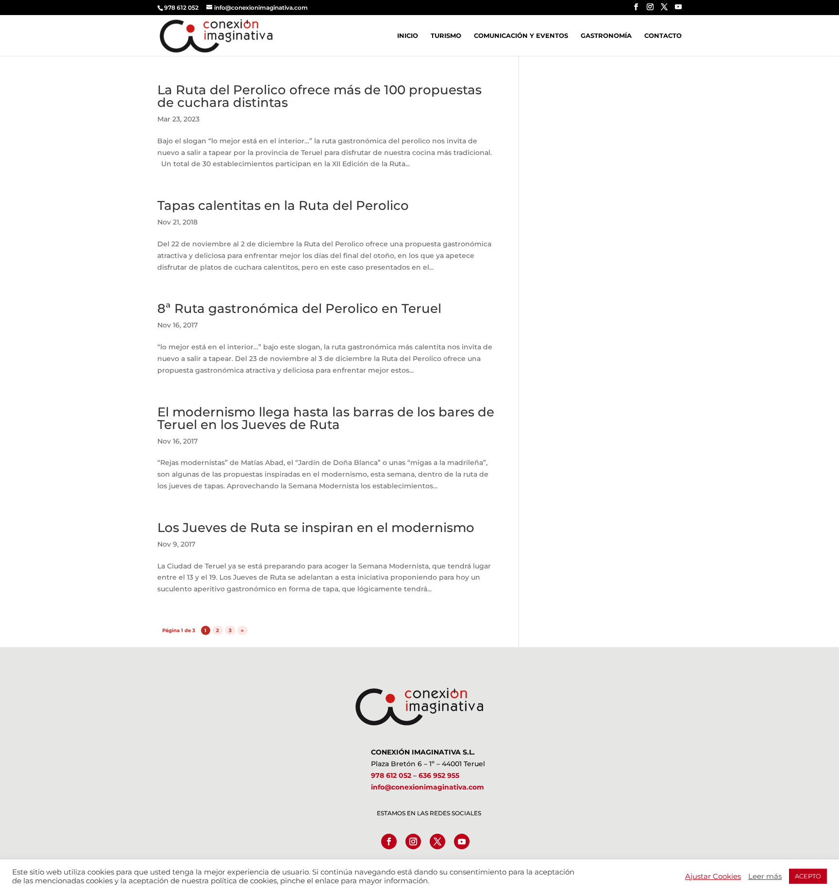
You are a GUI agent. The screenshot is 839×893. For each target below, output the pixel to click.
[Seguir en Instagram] (413, 841)
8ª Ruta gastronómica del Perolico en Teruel (299, 308)
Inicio (407, 35)
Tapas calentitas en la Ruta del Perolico (283, 205)
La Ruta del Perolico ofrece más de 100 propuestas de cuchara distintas (319, 96)
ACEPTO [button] (808, 876)
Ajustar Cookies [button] (713, 876)
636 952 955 (439, 775)
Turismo (446, 35)
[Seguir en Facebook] (389, 841)
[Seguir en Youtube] (462, 841)
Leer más (765, 876)
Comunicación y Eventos (521, 35)
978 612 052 (391, 775)
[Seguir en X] (437, 841)
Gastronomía (606, 35)
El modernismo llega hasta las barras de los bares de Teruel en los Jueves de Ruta (325, 418)
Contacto (663, 35)
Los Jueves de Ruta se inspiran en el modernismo (315, 527)
